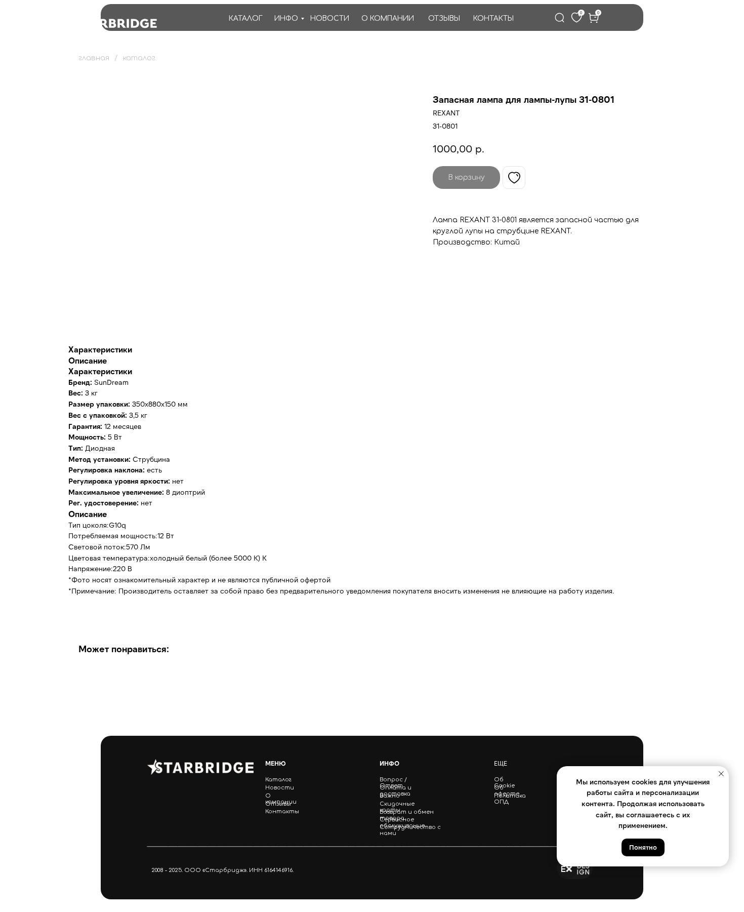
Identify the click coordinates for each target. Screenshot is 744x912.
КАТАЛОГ (246, 18)
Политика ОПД (510, 799)
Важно (390, 796)
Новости (279, 788)
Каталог (278, 780)
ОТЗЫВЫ (444, 18)
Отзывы (278, 804)
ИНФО (286, 18)
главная (93, 58)
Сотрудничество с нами (410, 830)
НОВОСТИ (329, 18)
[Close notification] (721, 774)
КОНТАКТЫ (493, 18)
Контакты (282, 812)
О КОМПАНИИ (387, 18)
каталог (139, 58)
